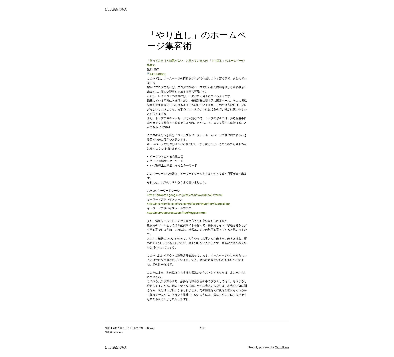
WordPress (282, 347)
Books (150, 328)
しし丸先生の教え (116, 9)
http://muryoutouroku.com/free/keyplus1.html (176, 212)
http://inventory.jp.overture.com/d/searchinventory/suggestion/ (188, 203)
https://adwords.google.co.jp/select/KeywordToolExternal (184, 195)
